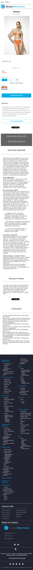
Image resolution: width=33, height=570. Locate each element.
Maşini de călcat (8, 403)
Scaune (22, 428)
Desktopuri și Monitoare (7, 369)
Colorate (7, 410)
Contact (18, 516)
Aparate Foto (7, 381)
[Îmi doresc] (30, 61)
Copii (22, 377)
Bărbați (22, 379)
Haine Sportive (25, 375)
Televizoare (7, 379)
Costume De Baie (25, 370)
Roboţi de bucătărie (9, 399)
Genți (22, 399)
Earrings (7, 420)
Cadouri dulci (7, 452)
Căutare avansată (21, 512)
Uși (21, 420)
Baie (22, 423)
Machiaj (6, 433)
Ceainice (23, 431)
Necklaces (7, 421)
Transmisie (24, 440)
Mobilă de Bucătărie (26, 415)
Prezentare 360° (7, 478)
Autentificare (6, 516)
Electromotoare (9, 454)
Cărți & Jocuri (6, 485)
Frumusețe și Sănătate (6, 425)
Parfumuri (6, 428)
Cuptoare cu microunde (23, 363)
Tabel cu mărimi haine (16, 83)
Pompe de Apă (25, 448)
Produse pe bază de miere (8, 444)
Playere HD (7, 389)
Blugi (22, 380)
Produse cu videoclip (5, 481)
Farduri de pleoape (9, 431)
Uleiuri (23, 443)
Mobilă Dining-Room (26, 413)
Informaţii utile (6, 514)
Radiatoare (8, 455)
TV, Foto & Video (7, 377)
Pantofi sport (24, 394)
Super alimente (8, 451)
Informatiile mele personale (17, 558)
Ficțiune (6, 487)
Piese (22, 438)
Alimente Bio (6, 447)
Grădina (23, 421)
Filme (5, 499)
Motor (22, 441)
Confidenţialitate (21, 510)
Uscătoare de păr (8, 406)
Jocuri (5, 496)
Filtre (22, 442)
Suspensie (24, 445)
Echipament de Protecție (7, 474)
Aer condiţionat (24, 360)
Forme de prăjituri (25, 433)
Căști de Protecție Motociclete (8, 469)
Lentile (5, 386)
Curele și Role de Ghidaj (25, 447)
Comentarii (16, 147)
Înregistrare (5, 518)
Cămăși (23, 382)
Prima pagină (6, 510)
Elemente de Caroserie (7, 462)
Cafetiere (6, 401)
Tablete (6, 367)
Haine (20, 366)
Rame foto (6, 384)
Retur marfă (5, 512)
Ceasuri (23, 401)
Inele (6, 417)
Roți (5, 464)
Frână (6, 460)
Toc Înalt (23, 389)
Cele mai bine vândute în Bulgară (7, 489)
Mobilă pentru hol (25, 430)
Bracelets (7, 419)
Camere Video (7, 383)
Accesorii (6, 393)
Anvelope (6, 466)
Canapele (23, 426)
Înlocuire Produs (16, 141)
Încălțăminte (22, 386)
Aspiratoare (23, 359)
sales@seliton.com (10, 533)
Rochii (23, 372)
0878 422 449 (8, 538)
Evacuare (7, 459)
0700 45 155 (8, 536)
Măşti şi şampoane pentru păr (8, 441)
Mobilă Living (24, 416)
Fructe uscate (7, 449)
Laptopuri (6, 365)
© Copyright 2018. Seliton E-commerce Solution (16, 567)
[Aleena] (17, 35)
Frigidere (6, 397)
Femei (22, 368)
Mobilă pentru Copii (26, 418)
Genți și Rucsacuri (8, 371)
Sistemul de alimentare (7, 457)
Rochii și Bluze (25, 371)
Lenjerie (23, 374)
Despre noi (19, 514)
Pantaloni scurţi (25, 383)
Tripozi (5, 388)
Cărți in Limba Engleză (7, 494)
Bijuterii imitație (9, 416)
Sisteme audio (7, 391)
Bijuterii (6, 413)
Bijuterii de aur (8, 415)
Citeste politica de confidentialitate (16, 555)
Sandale (23, 388)
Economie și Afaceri (9, 491)
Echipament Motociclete (6, 471)
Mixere (5, 404)
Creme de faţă (7, 434)
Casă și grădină (23, 409)
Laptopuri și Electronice (6, 360)
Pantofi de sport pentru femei (24, 392)
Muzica (6, 498)
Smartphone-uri (8, 363)
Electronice (5, 395)
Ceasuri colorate (9, 411)
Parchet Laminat (25, 425)
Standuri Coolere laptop (8, 374)
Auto (19, 436)
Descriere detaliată (16, 136)
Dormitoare (23, 411)
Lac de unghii (7, 429)
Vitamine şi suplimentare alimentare (6, 437)
